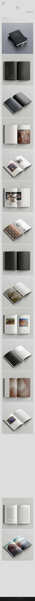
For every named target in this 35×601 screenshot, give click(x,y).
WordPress (24, 599)
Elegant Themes (15, 599)
